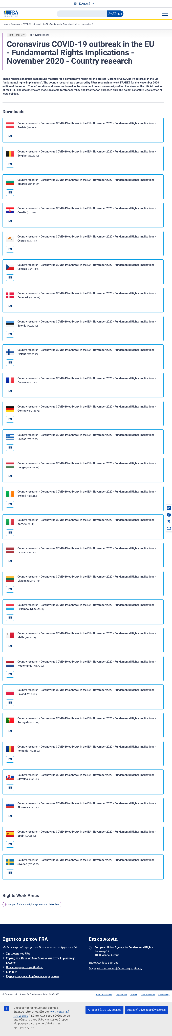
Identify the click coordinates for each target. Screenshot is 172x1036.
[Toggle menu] (165, 13)
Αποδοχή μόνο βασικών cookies (146, 1009)
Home (5, 24)
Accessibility (163, 994)
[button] (169, 508)
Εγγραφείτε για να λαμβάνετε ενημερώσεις (32, 976)
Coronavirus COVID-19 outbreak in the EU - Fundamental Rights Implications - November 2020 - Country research (62, 24)
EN (10, 135)
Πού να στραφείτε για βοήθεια (24, 967)
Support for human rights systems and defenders (33, 904)
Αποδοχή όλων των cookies (104, 1009)
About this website (104, 994)
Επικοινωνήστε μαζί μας (103, 962)
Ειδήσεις (11, 971)
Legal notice (121, 994)
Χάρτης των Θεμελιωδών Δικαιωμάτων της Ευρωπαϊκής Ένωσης (40, 960)
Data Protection (148, 994)
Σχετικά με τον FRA (18, 953)
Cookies (133, 994)
